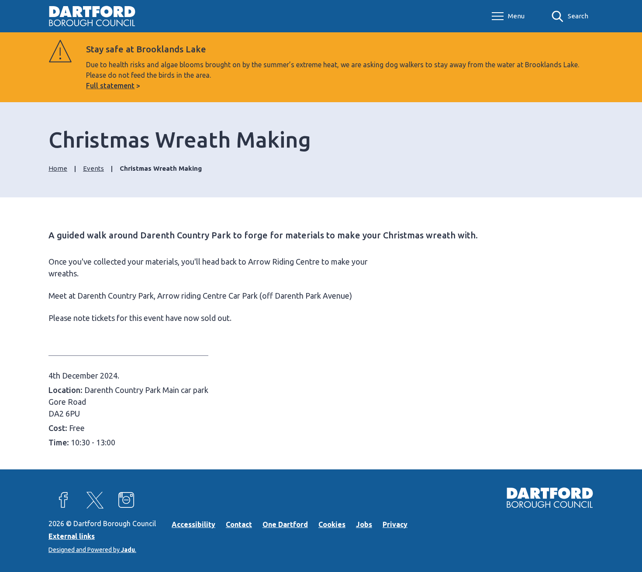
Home (57, 168)
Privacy (395, 524)
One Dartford (285, 524)
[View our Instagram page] (126, 500)
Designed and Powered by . (92, 549)
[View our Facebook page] (63, 500)
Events (93, 168)
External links (71, 536)
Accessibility (193, 524)
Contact (239, 524)
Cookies (331, 524)
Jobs (364, 524)
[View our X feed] (95, 500)
